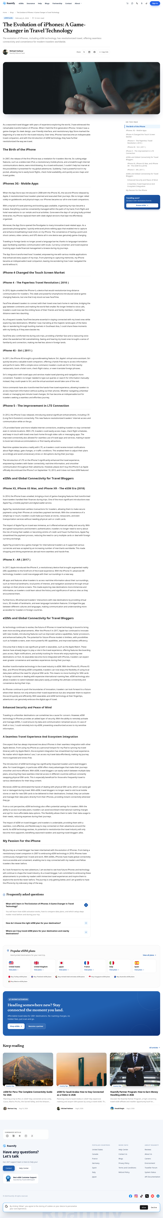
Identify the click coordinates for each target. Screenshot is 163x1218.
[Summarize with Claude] (13, 1135)
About (77, 3)
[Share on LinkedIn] (89, 52)
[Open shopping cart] (127, 3)
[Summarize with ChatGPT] (7, 1135)
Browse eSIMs (141, 205)
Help (40, 3)
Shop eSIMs (15, 1026)
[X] (147, 1196)
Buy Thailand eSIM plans (42, 977)
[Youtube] (152, 1196)
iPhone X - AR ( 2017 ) (135, 170)
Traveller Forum (151, 1168)
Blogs (47, 3)
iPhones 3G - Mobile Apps (136, 130)
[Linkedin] (158, 1196)
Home (5, 12)
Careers (148, 1158)
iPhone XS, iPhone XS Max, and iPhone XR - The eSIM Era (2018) (142, 164)
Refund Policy (124, 1172)
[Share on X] (84, 52)
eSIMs (21, 3)
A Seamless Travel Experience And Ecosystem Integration (141, 185)
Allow (144, 1207)
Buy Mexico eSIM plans (19, 981)
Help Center (24, 1168)
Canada (95, 1154)
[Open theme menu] (146, 3)
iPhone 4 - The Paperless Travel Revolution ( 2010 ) (139, 142)
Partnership (57, 3)
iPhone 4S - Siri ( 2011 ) (136, 147)
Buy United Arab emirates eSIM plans (71, 977)
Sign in (155, 3)
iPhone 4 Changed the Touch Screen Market (140, 135)
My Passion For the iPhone (136, 190)
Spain (94, 1168)
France (94, 1158)
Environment (150, 1163)
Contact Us (123, 1154)
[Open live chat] (132, 3)
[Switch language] (137, 3)
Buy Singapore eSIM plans (100, 977)
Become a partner (36, 1026)
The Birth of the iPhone (135, 126)
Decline (154, 1207)
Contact (68, 3)
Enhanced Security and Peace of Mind (142, 180)
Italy (94, 1172)
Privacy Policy (124, 1163)
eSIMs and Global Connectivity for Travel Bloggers (142, 158)
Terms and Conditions (127, 1168)
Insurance (31, 3)
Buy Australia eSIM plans (125, 977)
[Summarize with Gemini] (19, 1135)
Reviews (148, 1149)
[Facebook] (130, 1196)
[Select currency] (142, 3)
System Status (150, 1172)
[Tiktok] (141, 1196)
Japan (94, 1177)
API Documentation (152, 1177)
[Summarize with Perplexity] (25, 1135)
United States (97, 1149)
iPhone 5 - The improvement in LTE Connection (140, 152)
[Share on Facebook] (94, 52)
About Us (148, 1154)
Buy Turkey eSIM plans (19, 977)
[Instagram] (136, 1196)
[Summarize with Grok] (32, 1135)
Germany (95, 1163)
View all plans (148, 955)
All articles (153, 1047)
